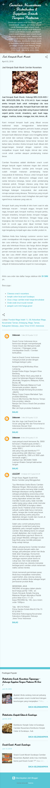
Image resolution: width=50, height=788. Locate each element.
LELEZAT (16, 474)
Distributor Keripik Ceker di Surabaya (19, 714)
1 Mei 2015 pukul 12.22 (29, 335)
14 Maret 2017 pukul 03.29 (30, 474)
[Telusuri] (46, 5)
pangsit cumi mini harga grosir (19, 306)
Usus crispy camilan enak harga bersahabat (25, 300)
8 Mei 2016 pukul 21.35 (29, 438)
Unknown (16, 335)
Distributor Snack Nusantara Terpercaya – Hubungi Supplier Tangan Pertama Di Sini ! (21, 682)
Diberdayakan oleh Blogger (26, 778)
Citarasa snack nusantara (18, 293)
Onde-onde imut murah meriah (20, 303)
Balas (15, 412)
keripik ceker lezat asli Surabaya (20, 297)
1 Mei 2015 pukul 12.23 (29, 418)
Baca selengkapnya (38, 707)
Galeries (30, 783)
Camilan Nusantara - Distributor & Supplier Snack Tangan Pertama (25, 11)
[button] (46, 57)
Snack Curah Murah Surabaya (16, 744)
